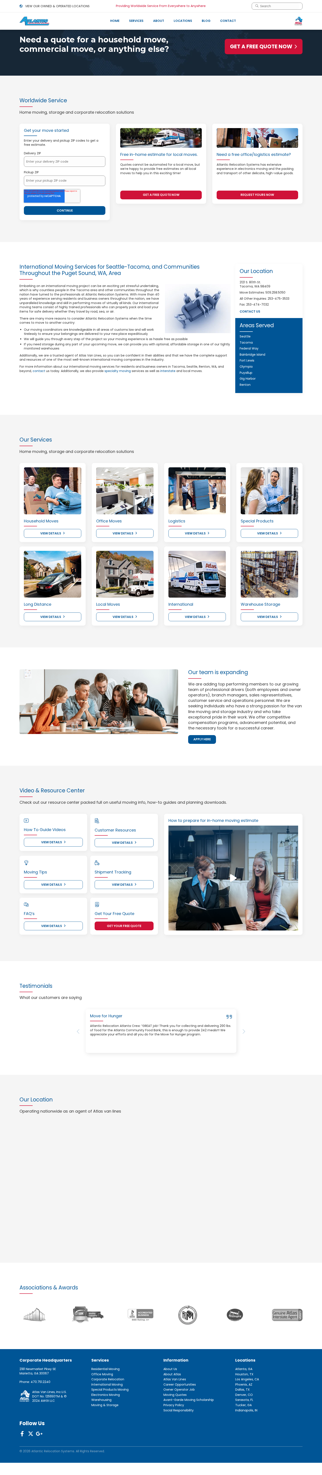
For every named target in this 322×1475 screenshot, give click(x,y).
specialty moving (117, 371)
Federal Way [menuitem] (249, 348)
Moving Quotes (175, 1426)
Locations (183, 21)
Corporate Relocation (107, 1410)
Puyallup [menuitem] (246, 372)
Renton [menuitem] (245, 385)
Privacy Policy (173, 1436)
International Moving (107, 1416)
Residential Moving (105, 1400)
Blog (206, 21)
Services (136, 21)
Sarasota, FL (244, 1431)
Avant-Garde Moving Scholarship (188, 1431)
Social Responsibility (178, 1441)
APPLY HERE (202, 739)
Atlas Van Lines (174, 1410)
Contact (228, 21)
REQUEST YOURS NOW (257, 195)
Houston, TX (244, 1405)
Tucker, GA (243, 1436)
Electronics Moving (105, 1426)
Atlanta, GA (243, 1400)
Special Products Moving (110, 1421)
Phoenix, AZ (243, 1416)
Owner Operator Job (179, 1421)
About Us (170, 1400)
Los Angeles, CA (247, 1410)
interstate (167, 371)
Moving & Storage (105, 1436)
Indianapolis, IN (246, 1441)
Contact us (250, 312)
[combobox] (279, 6)
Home (114, 21)
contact (39, 371)
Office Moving (102, 1405)
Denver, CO (244, 1426)
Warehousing (101, 1431)
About (158, 21)
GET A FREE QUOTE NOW (261, 46)
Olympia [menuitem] (246, 366)
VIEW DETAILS (50, 533)
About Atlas (172, 1405)
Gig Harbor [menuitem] (248, 378)
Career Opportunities (179, 1416)
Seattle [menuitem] (245, 336)
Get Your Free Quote (124, 926)
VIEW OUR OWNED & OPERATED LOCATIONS (57, 6)
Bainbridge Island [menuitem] (252, 354)
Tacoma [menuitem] (246, 342)
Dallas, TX (242, 1421)
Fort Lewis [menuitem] (247, 360)
